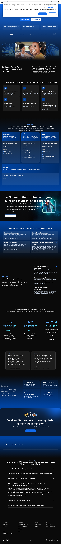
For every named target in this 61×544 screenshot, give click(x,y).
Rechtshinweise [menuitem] (49, 524)
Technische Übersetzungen (11, 233)
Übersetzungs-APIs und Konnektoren (41, 288)
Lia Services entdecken (10, 215)
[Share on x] (49, 540)
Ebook (19, 448)
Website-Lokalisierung (10, 242)
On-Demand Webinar (27, 448)
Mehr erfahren (10, 343)
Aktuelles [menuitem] (5, 526)
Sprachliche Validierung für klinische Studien (42, 243)
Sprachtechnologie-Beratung (42, 278)
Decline (52, 13)
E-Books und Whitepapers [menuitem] (23, 526)
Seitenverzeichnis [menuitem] (50, 528)
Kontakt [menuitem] (36, 526)
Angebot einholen (36, 19)
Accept (42, 13)
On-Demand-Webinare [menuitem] (23, 524)
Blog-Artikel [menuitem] (20, 531)
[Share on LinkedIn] (54, 540)
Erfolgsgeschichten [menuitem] (22, 528)
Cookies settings (33, 13)
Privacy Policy (50, 7)
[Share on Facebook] (46, 540)
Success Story (13, 448)
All (3, 448)
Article (7, 448)
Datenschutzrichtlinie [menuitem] (50, 526)
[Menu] (59, 2)
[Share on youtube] (57, 540)
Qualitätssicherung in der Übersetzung (41, 267)
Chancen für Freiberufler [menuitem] (8, 533)
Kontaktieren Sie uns (25, 19)
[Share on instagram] (52, 540)
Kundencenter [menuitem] (38, 524)
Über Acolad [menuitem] (5, 524)
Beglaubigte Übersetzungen (40, 233)
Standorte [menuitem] (5, 528)
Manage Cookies (31, 540)
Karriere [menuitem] (4, 531)
